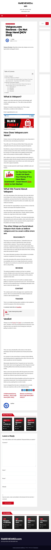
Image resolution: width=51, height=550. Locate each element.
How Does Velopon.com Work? (12, 77)
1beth (19, 322)
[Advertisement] (19, 60)
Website (4, 486)
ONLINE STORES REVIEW (6, 420)
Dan (6, 428)
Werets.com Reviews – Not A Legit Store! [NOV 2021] (27, 395)
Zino (13, 39)
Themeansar (35, 547)
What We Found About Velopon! (12, 82)
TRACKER (12, 91)
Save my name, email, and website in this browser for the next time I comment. (18, 498)
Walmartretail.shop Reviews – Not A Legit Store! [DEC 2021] (10, 395)
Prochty (14, 322)
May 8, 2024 (43, 524)
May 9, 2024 (7, 524)
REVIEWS (12, 88)
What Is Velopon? (9, 76)
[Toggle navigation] (26, 16)
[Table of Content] (33, 74)
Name (4, 470)
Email (4, 478)
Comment (5, 442)
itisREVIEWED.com (11, 539)
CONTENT (12, 89)
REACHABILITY (13, 86)
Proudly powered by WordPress (19, 547)
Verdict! (7, 92)
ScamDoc (18, 307)
